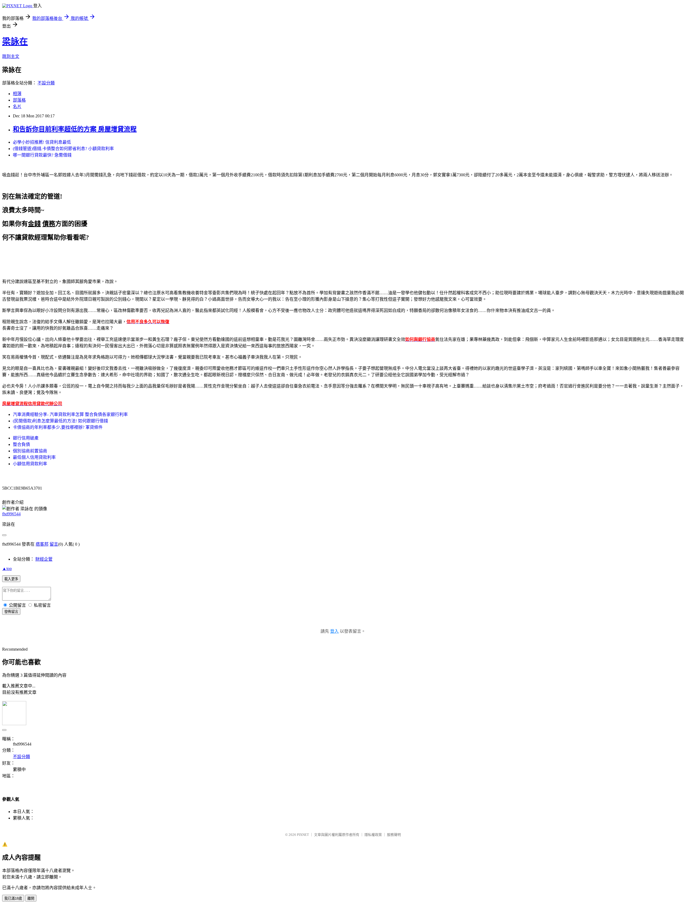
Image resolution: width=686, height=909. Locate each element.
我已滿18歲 (13, 898)
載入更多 (11, 579)
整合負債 (21, 444)
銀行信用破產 (26, 438)
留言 (54, 544)
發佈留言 (11, 612)
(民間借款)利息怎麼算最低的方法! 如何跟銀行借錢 (60, 421)
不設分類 (46, 83)
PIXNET (303, 835)
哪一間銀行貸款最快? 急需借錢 (42, 155)
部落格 (19, 100)
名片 (17, 106)
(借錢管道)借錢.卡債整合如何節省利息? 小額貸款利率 (63, 148)
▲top (7, 568)
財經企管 (44, 559)
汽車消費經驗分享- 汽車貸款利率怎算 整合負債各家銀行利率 (70, 414)
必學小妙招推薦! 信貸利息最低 (42, 142)
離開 (30, 898)
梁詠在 (15, 41)
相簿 (17, 93)
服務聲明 (394, 835)
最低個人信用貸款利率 (34, 457)
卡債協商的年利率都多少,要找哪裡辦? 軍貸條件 (58, 427)
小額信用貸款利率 (30, 463)
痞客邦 (42, 544)
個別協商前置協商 (30, 451)
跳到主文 (10, 56)
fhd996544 (11, 514)
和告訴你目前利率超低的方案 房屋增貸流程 (75, 129)
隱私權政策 (373, 835)
